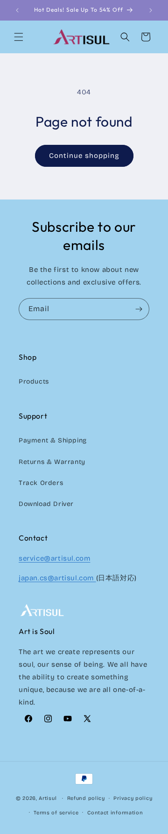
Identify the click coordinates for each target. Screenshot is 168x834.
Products (34, 381)
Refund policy (86, 798)
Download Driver (46, 504)
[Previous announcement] (17, 10)
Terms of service (56, 813)
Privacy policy (132, 798)
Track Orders (41, 483)
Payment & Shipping (53, 440)
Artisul (47, 798)
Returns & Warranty (52, 462)
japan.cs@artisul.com (57, 578)
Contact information (115, 813)
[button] (18, 37)
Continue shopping (84, 155)
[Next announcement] (150, 10)
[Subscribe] (138, 309)
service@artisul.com (54, 558)
